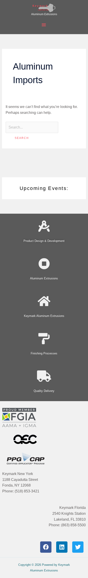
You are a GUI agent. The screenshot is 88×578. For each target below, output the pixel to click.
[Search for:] (32, 127)
